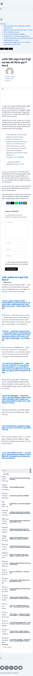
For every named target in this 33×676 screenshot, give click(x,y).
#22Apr (8, 143)
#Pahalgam (16, 139)
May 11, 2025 (20, 164)
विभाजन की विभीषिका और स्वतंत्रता (11, 32)
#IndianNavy (20, 143)
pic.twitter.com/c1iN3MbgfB (15, 157)
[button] (16, 4)
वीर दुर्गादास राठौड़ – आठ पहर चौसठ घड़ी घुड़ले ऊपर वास (16, 36)
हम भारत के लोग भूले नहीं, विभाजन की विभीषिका (14, 34)
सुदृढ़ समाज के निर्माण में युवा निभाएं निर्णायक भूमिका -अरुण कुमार (18, 30)
